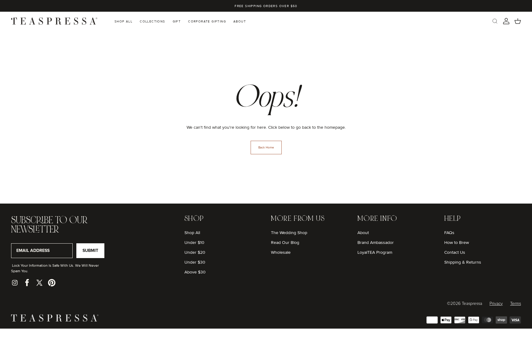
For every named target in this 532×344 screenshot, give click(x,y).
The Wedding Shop (289, 232)
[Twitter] (39, 282)
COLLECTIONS (152, 21)
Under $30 (194, 262)
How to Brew (456, 242)
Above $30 (195, 272)
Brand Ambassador (375, 242)
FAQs (449, 232)
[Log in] (506, 21)
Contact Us (454, 252)
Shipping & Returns (462, 262)
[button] (495, 21)
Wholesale (281, 252)
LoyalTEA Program (374, 252)
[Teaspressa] (55, 320)
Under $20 (194, 252)
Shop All (192, 232)
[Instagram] (14, 282)
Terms (515, 304)
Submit (90, 250)
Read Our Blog (285, 242)
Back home (266, 147)
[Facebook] (27, 282)
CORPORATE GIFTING (207, 21)
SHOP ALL (123, 21)
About (363, 232)
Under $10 (194, 242)
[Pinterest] (51, 282)
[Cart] (517, 21)
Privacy (496, 304)
